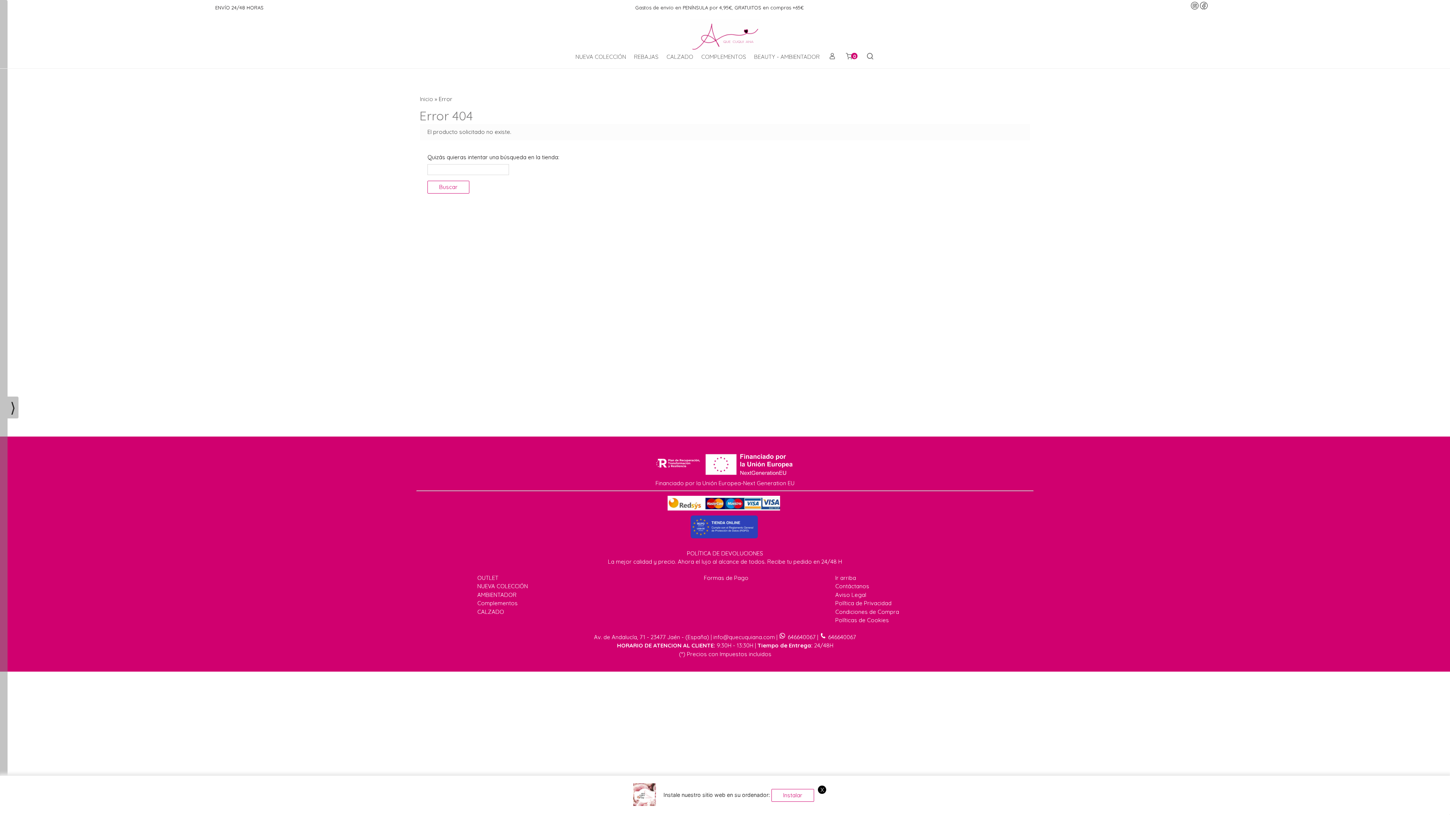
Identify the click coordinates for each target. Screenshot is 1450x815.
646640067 (802, 637)
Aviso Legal (850, 594)
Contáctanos (852, 586)
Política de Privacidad (863, 603)
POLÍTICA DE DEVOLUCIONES (725, 553)
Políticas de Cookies (862, 620)
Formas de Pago (726, 577)
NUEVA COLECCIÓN (600, 56)
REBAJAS (646, 56)
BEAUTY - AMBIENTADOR (787, 56)
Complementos (497, 603)
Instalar (792, 795)
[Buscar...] (869, 57)
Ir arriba (845, 577)
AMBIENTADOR (497, 594)
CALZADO (679, 56)
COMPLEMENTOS (723, 56)
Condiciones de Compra (867, 611)
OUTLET (487, 577)
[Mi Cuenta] (832, 57)
